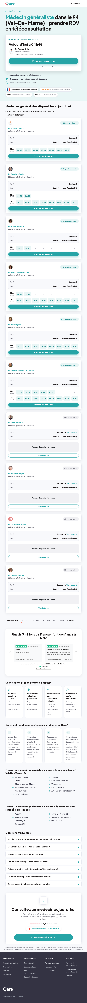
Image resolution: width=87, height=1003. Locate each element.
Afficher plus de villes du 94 (63, 791)
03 (32, 620)
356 (62, 620)
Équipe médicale (30, 967)
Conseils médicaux (31, 977)
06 (48, 620)
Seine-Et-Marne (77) (23, 817)
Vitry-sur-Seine (21, 777)
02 (27, 620)
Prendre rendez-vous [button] (43, 156)
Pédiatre (6, 971)
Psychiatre (7, 974)
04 (37, 620)
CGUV (20, 996)
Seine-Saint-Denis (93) (61, 817)
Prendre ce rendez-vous (43, 61)
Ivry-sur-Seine (21, 791)
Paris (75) (18, 814)
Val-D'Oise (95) (57, 820)
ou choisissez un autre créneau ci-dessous (43, 67)
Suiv (70, 620)
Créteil (18, 780)
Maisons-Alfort (21, 794)
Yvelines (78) (20, 820)
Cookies (69, 976)
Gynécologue (8, 967)
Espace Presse (50, 971)
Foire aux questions (52, 963)
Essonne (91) (20, 824)
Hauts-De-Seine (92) (60, 814)
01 (22, 620)
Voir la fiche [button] (43, 455)
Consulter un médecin (41, 937)
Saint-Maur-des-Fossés (25, 787)
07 (53, 620)
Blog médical (29, 963)
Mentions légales (9, 996)
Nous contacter (50, 967)
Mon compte (76, 4)
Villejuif (54, 777)
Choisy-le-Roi (57, 787)
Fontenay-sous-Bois (60, 780)
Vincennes (55, 784)
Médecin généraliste (10, 963)
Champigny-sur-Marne (25, 784)
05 (43, 620)
